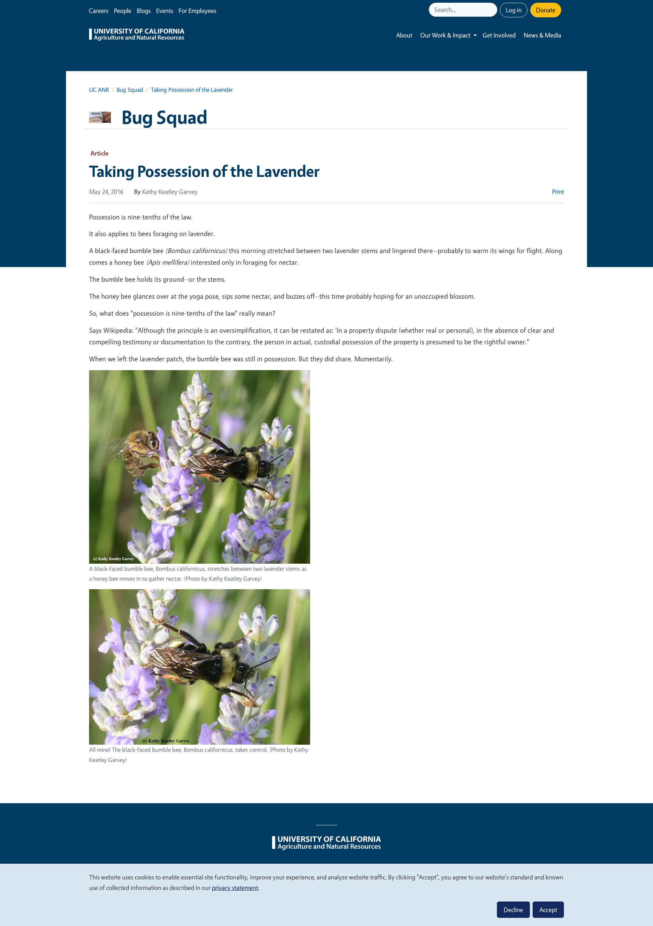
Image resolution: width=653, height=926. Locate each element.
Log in (514, 10)
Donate (545, 10)
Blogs (144, 10)
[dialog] (326, 894)
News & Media (542, 35)
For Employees (197, 10)
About (404, 35)
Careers (98, 10)
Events (164, 10)
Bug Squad (130, 89)
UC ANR (99, 89)
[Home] (136, 35)
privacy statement (235, 887)
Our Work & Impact (445, 35)
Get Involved (499, 35)
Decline (513, 910)
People (122, 10)
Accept (548, 910)
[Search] (492, 10)
